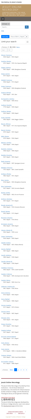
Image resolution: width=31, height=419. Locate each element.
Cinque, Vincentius (6, 324)
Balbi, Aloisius (5, 136)
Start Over (5, 36)
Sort (3, 50)
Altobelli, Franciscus (6, 80)
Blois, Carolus (5, 180)
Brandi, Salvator (5, 211)
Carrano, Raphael (6, 249)
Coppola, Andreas (6, 330)
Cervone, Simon (5, 311)
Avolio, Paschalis (5, 117)
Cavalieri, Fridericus (6, 274)
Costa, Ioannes (5, 349)
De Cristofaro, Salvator (7, 361)
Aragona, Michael (6, 92)
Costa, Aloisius (5, 343)
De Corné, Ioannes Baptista (8, 336)
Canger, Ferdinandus (6, 236)
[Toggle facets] (27, 42)
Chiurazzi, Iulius (5, 318)
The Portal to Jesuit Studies (11, 2)
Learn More (10, 413)
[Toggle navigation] (2, 19)
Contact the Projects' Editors (15, 411)
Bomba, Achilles (5, 192)
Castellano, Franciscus (7, 268)
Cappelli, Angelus (6, 243)
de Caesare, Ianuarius (7, 224)
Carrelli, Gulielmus (6, 255)
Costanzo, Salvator (6, 355)
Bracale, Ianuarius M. (7, 205)
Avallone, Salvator (6, 111)
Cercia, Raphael (5, 299)
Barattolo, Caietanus (6, 149)
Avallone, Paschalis (6, 105)
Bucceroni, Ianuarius (6, 217)
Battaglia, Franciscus (6, 167)
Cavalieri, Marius (5, 280)
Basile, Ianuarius (5, 161)
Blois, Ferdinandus (6, 186)
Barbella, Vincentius (6, 155)
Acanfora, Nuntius (6, 61)
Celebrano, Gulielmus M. (8, 286)
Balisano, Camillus (6, 142)
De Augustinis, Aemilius (7, 99)
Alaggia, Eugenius (6, 67)
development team (9, 406)
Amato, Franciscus (6, 86)
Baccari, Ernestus (5, 130)
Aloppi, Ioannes (5, 74)
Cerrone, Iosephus (6, 305)
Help (2, 31)
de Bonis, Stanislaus (6, 199)
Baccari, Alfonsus (6, 124)
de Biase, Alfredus (6, 174)
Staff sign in (21, 413)
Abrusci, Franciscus (6, 55)
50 (10, 50)
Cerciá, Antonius (5, 293)
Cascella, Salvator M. (6, 261)
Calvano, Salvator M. (6, 230)
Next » (18, 47)
